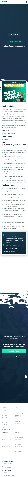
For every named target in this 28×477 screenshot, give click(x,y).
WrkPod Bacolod (6, 446)
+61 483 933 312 (8, 459)
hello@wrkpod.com (9, 475)
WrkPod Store (5, 417)
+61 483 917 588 (8, 468)
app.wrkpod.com (11, 236)
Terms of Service (6, 429)
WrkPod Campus (6, 442)
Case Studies (5, 424)
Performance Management (18, 416)
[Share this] (3, 258)
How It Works (5, 410)
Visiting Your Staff (19, 426)
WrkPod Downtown (6, 439)
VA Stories (4, 422)
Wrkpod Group (18, 451)
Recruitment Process (20, 410)
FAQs (3, 427)
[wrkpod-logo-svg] (4, 2)
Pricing (3, 413)
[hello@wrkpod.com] (3, 475)
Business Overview (19, 419)
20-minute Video (19, 437)
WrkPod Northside (6, 437)
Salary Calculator (19, 442)
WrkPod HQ (4, 435)
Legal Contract (18, 444)
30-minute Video (19, 446)
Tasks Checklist (18, 435)
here (10, 242)
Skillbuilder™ (18, 449)
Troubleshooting (19, 421)
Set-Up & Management (20, 413)
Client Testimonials (6, 420)
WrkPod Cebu (5, 444)
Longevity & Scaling (19, 423)
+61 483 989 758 (8, 472)
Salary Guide (18, 439)
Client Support (5, 415)
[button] (26, 2)
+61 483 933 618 (8, 463)
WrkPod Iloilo (5, 449)
